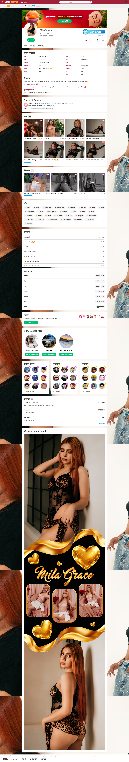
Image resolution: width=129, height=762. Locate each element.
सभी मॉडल (4, 6)
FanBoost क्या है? (100, 35)
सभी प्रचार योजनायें (21, 6)
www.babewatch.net (20, 756)
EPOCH (30, 756)
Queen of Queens (52, 103)
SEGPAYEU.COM (37, 756)
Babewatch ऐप (40, 6)
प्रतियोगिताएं (29, 6)
